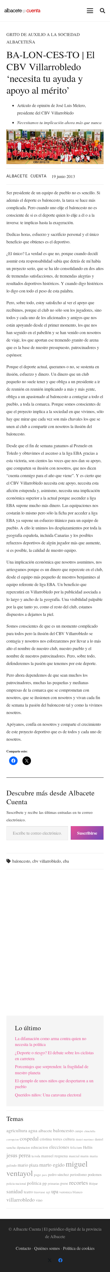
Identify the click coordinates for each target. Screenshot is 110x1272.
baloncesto (21, 861)
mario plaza (28, 1165)
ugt (48, 1192)
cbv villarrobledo (46, 861)
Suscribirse (87, 833)
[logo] (22, 10)
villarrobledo (20, 1199)
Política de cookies (79, 1248)
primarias (53, 1184)
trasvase (39, 1192)
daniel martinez (85, 1139)
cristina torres (51, 1139)
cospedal (29, 1138)
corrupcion (12, 1139)
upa (54, 1191)
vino (39, 1200)
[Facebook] (60, 1260)
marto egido (52, 1164)
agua (32, 1130)
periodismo (78, 1174)
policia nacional (16, 1184)
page (37, 1174)
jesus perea (18, 1155)
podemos (95, 1174)
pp (44, 1183)
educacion (39, 1147)
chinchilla (89, 1131)
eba (66, 861)
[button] (90, 10)
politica (34, 1183)
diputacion (23, 1147)
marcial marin (79, 1156)
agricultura (16, 1130)
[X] (49, 1260)
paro (44, 1175)
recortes (78, 1182)
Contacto (23, 1248)
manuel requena (54, 1155)
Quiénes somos (47, 1248)
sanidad (14, 1191)
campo (79, 1131)
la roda (36, 1156)
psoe (64, 1183)
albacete (45, 1130)
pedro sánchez (58, 1174)
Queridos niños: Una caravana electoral (48, 1094)
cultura (69, 1139)
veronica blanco (70, 1192)
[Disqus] (55, 940)
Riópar (93, 1184)
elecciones (59, 1147)
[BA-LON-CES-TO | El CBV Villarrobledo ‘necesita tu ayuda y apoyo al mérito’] (55, 133)
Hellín (87, 1147)
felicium (76, 1147)
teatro (28, 1191)
